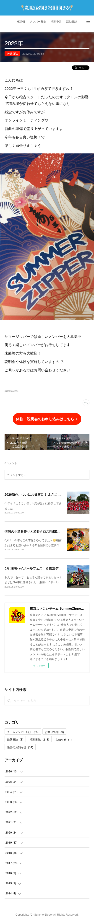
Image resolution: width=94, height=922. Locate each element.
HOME (21, 21)
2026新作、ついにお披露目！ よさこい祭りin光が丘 (42, 494)
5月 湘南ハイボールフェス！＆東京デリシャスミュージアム (47, 568)
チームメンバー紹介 (23, 732)
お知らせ (63, 739)
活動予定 (56, 21)
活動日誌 (71, 21)
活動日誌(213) (12, 390)
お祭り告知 (54, 732)
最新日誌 (15, 739)
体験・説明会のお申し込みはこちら (45, 418)
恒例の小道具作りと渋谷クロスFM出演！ (34, 531)
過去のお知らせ (20, 747)
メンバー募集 (38, 21)
